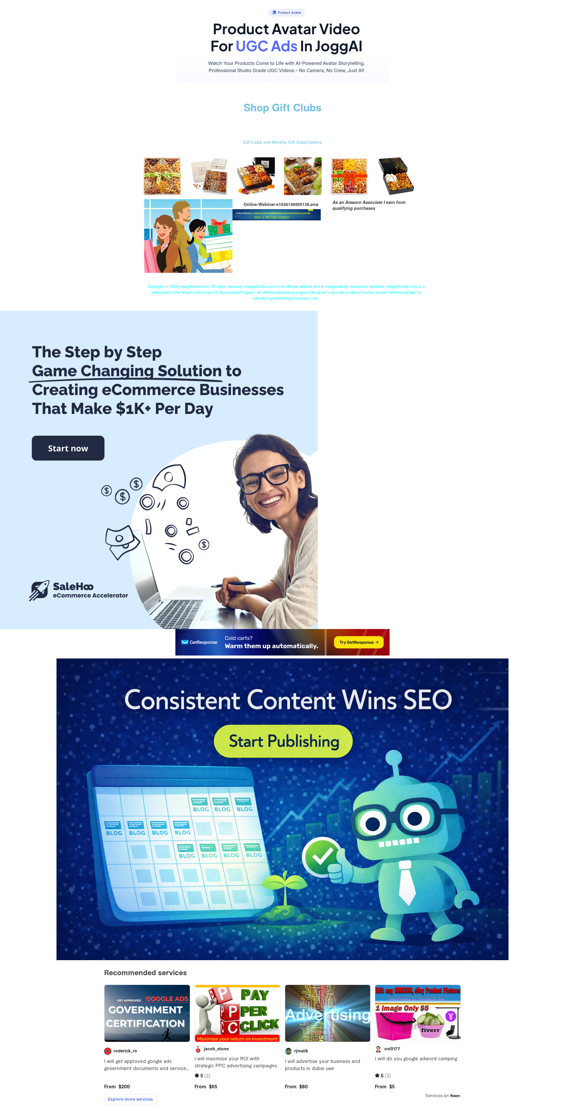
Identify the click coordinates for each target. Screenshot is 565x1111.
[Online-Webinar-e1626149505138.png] (188, 235)
